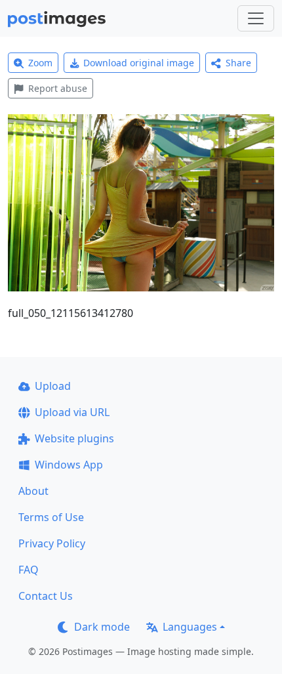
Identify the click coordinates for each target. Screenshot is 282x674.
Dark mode (102, 627)
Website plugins (74, 438)
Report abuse (57, 88)
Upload (53, 386)
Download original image (138, 62)
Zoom (40, 62)
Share (238, 62)
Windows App (69, 464)
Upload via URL (72, 412)
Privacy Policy (51, 543)
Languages (190, 627)
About (33, 491)
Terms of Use (51, 517)
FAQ (28, 569)
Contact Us (45, 596)
